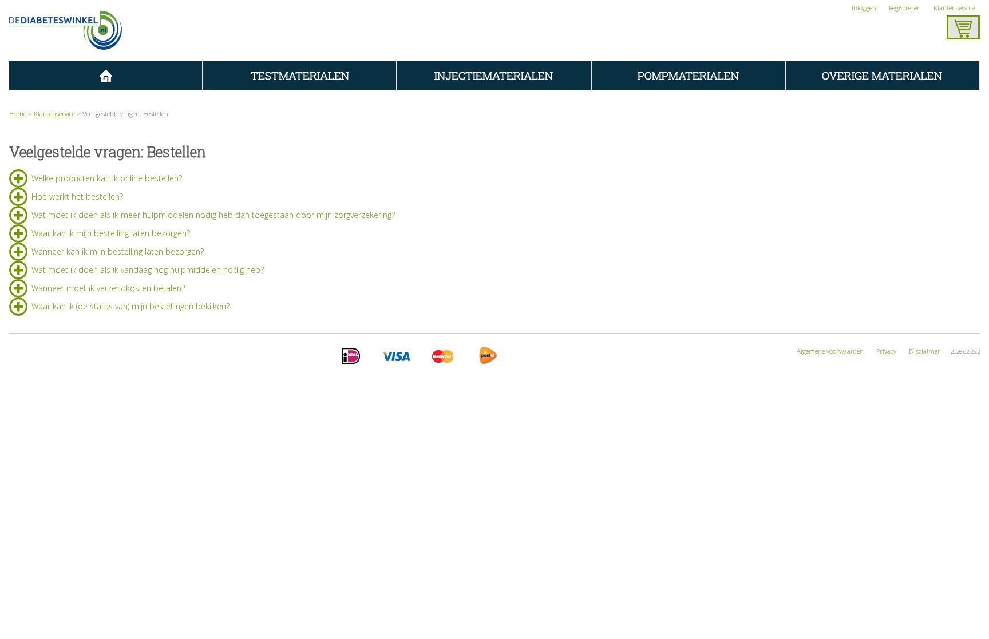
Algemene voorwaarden (830, 351)
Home (17, 113)
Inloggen (864, 7)
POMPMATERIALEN (688, 75)
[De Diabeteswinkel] (65, 30)
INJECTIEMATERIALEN (493, 75)
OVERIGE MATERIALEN (882, 75)
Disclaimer (924, 351)
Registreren (905, 7)
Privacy (886, 351)
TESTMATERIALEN (300, 75)
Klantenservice (954, 7)
